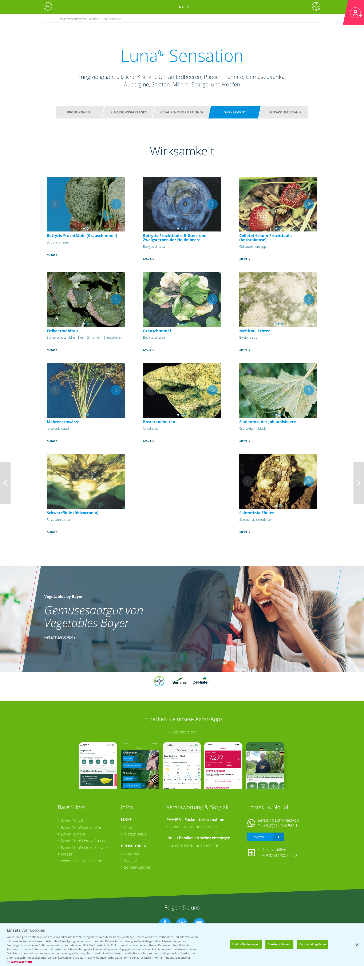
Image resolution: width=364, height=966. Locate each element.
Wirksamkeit (235, 112)
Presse (66, 854)
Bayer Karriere (73, 834)
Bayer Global (72, 820)
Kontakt (260, 837)
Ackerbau (132, 853)
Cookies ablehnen (279, 944)
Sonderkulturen (137, 867)
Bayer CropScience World (83, 827)
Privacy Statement (19, 961)
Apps (128, 827)
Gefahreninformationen (182, 112)
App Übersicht (183, 732)
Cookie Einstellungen (246, 944)
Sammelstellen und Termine (194, 826)
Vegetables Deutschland (81, 860)
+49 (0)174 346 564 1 (279, 825)
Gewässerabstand (285, 112)
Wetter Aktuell (136, 834)
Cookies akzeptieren (312, 944)
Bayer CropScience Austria (83, 840)
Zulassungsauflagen (129, 112)
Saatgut (130, 860)
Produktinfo (78, 112)
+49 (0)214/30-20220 (279, 855)
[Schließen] (357, 944)
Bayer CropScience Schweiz (84, 847)
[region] (182, 944)
